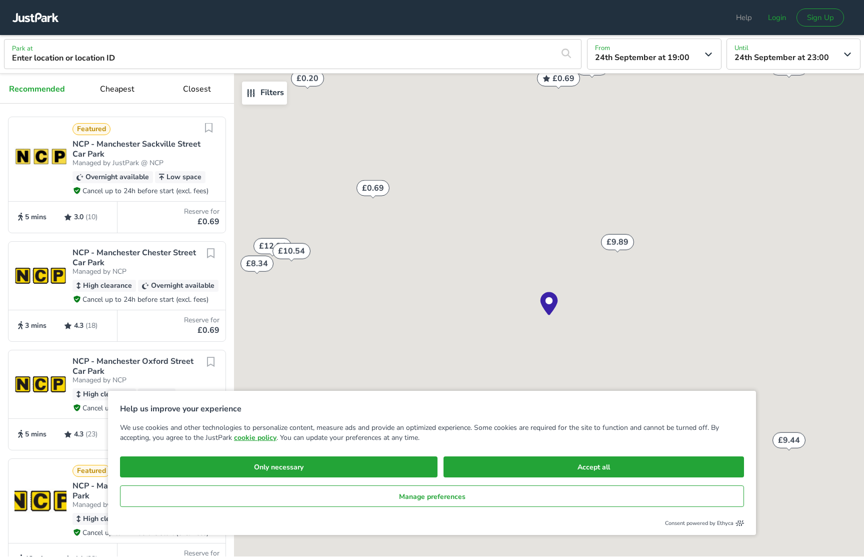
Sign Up (820, 18)
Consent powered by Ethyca (699, 523)
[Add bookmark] (209, 134)
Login (777, 18)
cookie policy (255, 437)
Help (744, 18)
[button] (117, 175)
